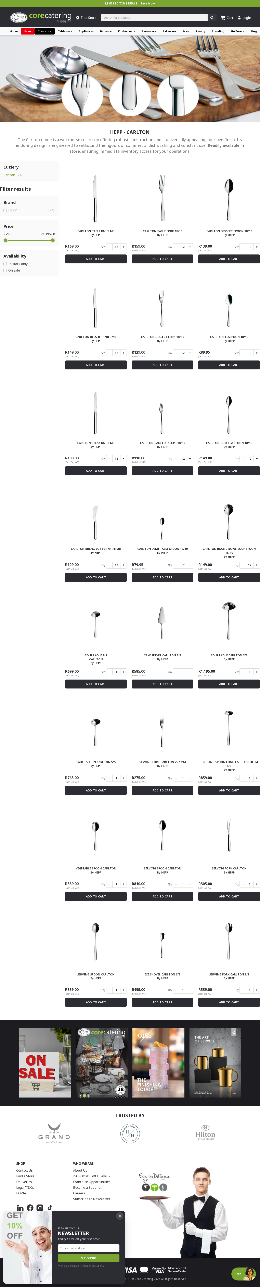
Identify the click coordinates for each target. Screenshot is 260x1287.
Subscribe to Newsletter (91, 1199)
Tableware (65, 31)
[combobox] (154, 17)
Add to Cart (96, 259)
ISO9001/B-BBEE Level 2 (91, 1176)
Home (14, 31)
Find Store (88, 17)
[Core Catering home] (40, 18)
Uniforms (237, 31)
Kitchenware (126, 31)
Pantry (200, 31)
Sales (27, 31)
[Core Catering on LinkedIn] (20, 1208)
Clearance (44, 31)
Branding (218, 31)
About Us (80, 1170)
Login (247, 17)
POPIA (21, 1193)
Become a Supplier (87, 1187)
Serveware (149, 31)
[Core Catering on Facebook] (30, 1208)
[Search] (212, 17)
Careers (79, 1193)
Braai (186, 31)
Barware (106, 31)
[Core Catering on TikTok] (50, 1208)
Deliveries (24, 1182)
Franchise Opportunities (91, 1182)
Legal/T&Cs (25, 1187)
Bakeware (169, 31)
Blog (253, 31)
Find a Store (25, 1176)
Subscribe (88, 1258)
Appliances (86, 31)
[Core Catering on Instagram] (40, 1208)
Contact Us (24, 1170)
